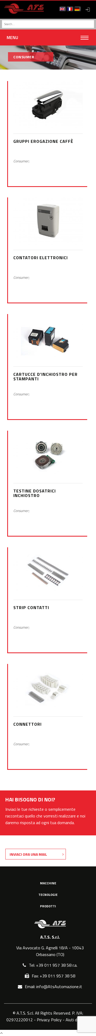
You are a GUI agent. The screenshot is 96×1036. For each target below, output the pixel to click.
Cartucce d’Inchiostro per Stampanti (45, 376)
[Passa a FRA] (69, 9)
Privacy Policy (49, 1019)
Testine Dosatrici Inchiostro (34, 493)
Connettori (27, 724)
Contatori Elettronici (40, 257)
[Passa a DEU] (77, 9)
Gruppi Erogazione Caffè (43, 141)
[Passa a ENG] (62, 9)
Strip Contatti (31, 607)
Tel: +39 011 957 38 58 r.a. (53, 965)
